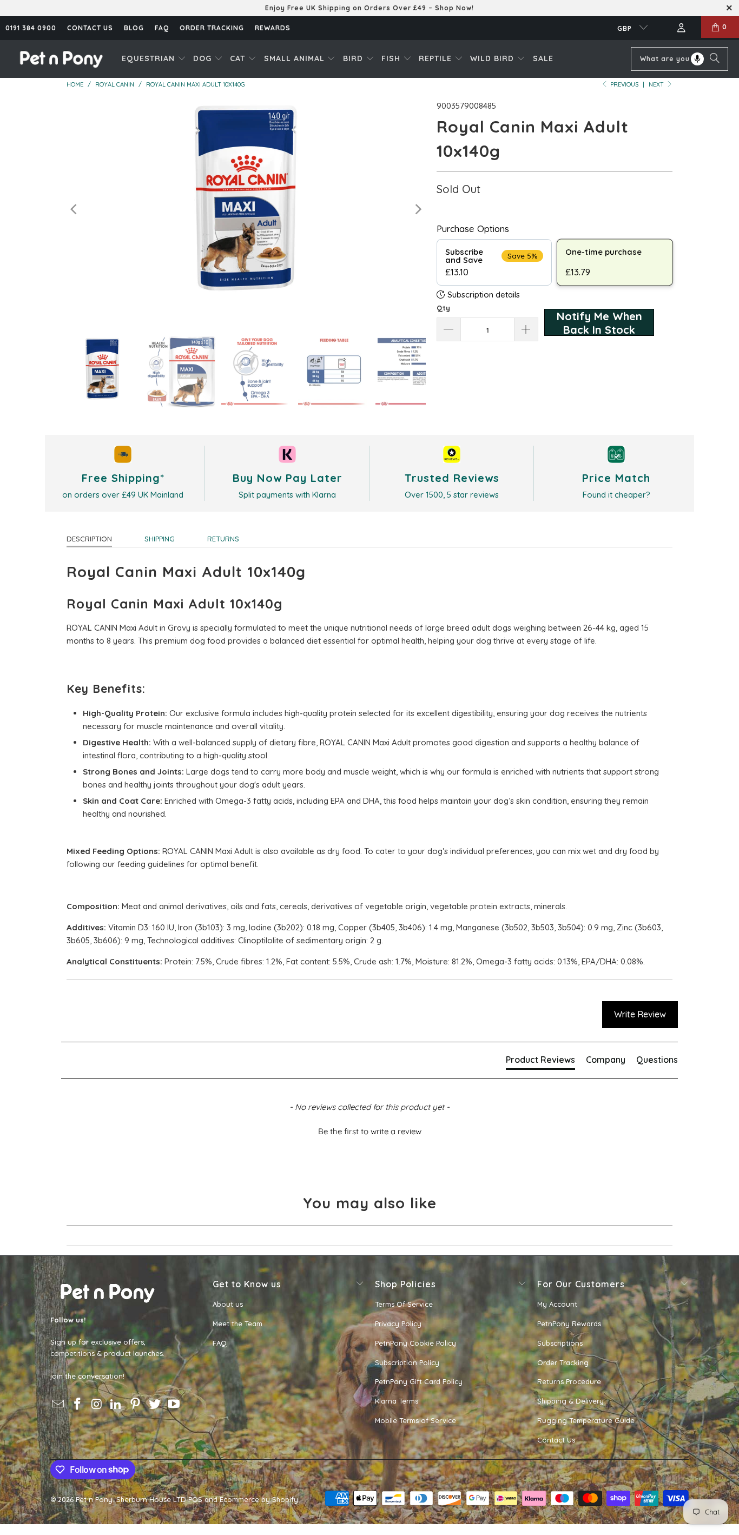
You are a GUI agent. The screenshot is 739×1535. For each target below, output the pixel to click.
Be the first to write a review (369, 1131)
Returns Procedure (569, 1381)
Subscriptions (560, 1343)
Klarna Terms (396, 1401)
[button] (154, 58)
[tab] (540, 1062)
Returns (223, 538)
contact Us (90, 28)
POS (195, 1499)
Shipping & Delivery (570, 1401)
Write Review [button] (640, 1014)
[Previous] (74, 210)
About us (228, 1304)
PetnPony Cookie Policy (415, 1343)
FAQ (162, 28)
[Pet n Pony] (61, 58)
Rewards (273, 28)
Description (89, 538)
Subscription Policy (407, 1362)
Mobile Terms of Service (415, 1420)
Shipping (159, 538)
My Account (557, 1304)
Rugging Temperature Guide (586, 1420)
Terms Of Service (404, 1304)
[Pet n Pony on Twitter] (155, 1404)
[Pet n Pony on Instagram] (97, 1404)
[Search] (714, 59)
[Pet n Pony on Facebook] (78, 1404)
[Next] (417, 210)
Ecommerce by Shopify (259, 1499)
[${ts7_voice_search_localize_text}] (697, 59)
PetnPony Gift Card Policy (419, 1381)
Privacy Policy (398, 1323)
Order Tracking (212, 28)
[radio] (494, 262)
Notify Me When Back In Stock (599, 322)
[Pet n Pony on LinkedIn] (116, 1404)
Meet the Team (237, 1323)
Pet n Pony (94, 1499)
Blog (134, 28)
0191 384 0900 (30, 28)
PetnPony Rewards (569, 1323)
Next (657, 84)
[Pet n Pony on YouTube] (174, 1404)
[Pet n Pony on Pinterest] (136, 1404)
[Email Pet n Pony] (58, 1404)
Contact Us (556, 1439)
